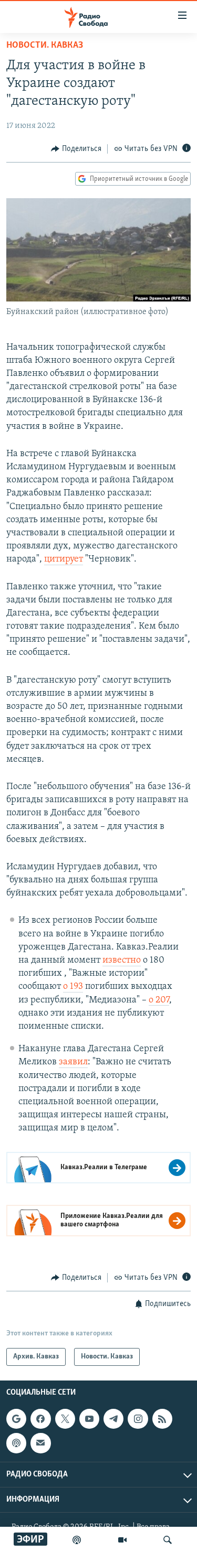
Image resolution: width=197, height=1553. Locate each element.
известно (121, 960)
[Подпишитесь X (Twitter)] (65, 1419)
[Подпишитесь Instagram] (138, 1419)
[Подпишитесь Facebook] (40, 1419)
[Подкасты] (16, 1443)
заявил (73, 1062)
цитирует (63, 559)
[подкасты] (76, 1540)
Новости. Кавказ (44, 45)
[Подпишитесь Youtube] (89, 1419)
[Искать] (167, 1540)
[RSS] (162, 1419)
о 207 (159, 1000)
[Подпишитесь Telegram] (113, 1419)
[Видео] (122, 1540)
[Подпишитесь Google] (16, 1419)
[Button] (76, 149)
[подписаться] (40, 1443)
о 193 (73, 986)
